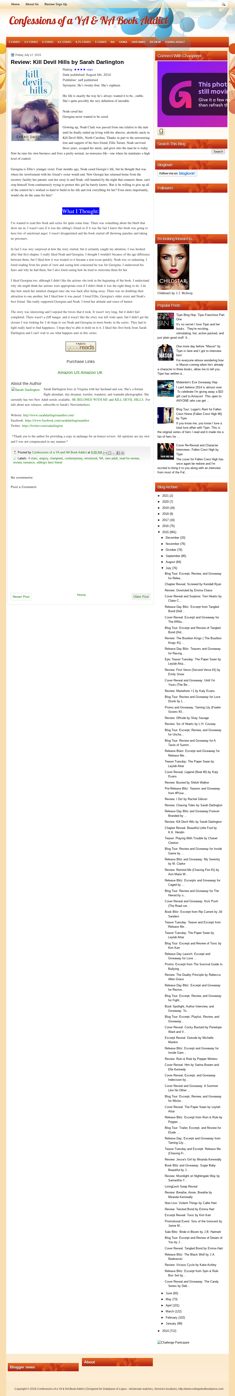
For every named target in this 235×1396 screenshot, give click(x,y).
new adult (111, 458)
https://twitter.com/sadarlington (42, 425)
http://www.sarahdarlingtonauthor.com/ (48, 415)
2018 (166, 514)
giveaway (138, 42)
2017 (166, 520)
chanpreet (56, 458)
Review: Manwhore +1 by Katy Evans (190, 691)
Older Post (141, 596)
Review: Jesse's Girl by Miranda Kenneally (193, 1159)
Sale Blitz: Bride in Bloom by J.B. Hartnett (193, 1232)
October (171, 549)
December (173, 537)
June (169, 1293)
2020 (166, 501)
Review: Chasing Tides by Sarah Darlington (193, 805)
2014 (166, 1331)
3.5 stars (31, 42)
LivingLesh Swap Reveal (181, 1186)
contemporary (74, 458)
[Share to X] (114, 453)
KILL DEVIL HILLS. (129, 399)
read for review (129, 458)
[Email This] (105, 453)
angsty (43, 458)
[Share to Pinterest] (122, 453)
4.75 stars (83, 42)
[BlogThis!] (109, 453)
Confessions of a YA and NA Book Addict (60, 452)
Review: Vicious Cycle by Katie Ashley (190, 1265)
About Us (32, 4)
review (155, 42)
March (170, 1311)
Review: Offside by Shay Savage (187, 718)
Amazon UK (92, 372)
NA (113, 42)
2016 (166, 526)
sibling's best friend (49, 462)
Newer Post (21, 596)
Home (15, 4)
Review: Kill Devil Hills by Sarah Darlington (193, 821)
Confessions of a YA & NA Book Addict (88, 20)
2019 (166, 508)
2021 (166, 495)
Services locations (165, 1389)
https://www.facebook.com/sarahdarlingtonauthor (57, 420)
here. (87, 404)
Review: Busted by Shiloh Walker (187, 782)
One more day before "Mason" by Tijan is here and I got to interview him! (198, 351)
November (173, 544)
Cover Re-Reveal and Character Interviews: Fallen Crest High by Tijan (197, 450)
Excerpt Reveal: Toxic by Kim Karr (188, 1215)
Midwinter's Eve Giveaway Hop (196, 382)
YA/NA (123, 42)
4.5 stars (64, 42)
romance (29, 462)
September (173, 556)
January (171, 1323)
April (169, 1305)
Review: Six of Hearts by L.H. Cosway (190, 724)
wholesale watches (141, 1389)
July (169, 568)
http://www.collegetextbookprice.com (201, 1389)
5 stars (100, 42)
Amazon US (69, 372)
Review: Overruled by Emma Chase (188, 590)
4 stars (47, 42)
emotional (90, 458)
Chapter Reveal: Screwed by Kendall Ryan (193, 584)
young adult (175, 42)
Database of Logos (115, 1389)
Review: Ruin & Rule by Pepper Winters (191, 1059)
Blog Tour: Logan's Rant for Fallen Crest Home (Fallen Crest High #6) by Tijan (199, 414)
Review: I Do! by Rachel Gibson (186, 799)
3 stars (14, 42)
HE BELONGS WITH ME (90, 399)
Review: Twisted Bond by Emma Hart (189, 1209)
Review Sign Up (56, 4)
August (171, 562)
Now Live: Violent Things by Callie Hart (191, 1203)
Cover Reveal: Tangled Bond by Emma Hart (194, 1248)
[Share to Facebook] (118, 453)
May (169, 1299)
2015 (166, 532)
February (172, 1317)
